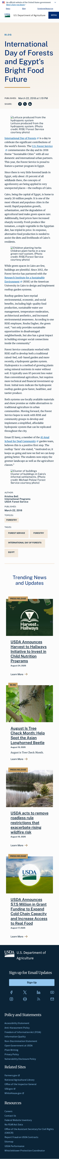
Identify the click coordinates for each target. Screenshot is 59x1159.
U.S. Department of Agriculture (29, 15)
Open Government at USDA (19, 1045)
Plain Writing (11, 1049)
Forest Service (16, 533)
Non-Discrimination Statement (21, 1041)
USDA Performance (14, 1146)
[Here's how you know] (29, 3)
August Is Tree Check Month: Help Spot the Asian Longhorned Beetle (28, 735)
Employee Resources (45, 8)
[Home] (7, 17)
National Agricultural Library (19, 1079)
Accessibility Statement (17, 1023)
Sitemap (9, 1141)
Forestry (11, 520)
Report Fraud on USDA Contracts (21, 1137)
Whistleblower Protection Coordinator (25, 1150)
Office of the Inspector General (20, 1084)
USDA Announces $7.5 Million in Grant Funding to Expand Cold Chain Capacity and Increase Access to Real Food (29, 911)
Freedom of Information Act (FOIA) (23, 1032)
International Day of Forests (20, 138)
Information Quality (15, 1036)
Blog (24, 8)
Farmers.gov (11, 1075)
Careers (8, 1111)
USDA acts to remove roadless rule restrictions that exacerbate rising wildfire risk (29, 822)
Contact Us (10, 1115)
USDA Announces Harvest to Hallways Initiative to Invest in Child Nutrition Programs (29, 651)
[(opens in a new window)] (11, 992)
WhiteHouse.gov (13, 1093)
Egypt (11, 552)
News (8, 8)
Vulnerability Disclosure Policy (20, 1058)
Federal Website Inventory (18, 1120)
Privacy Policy (12, 1054)
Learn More (17, 674)
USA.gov (9, 1088)
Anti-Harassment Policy (17, 1027)
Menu (54, 15)
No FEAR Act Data (14, 1124)
